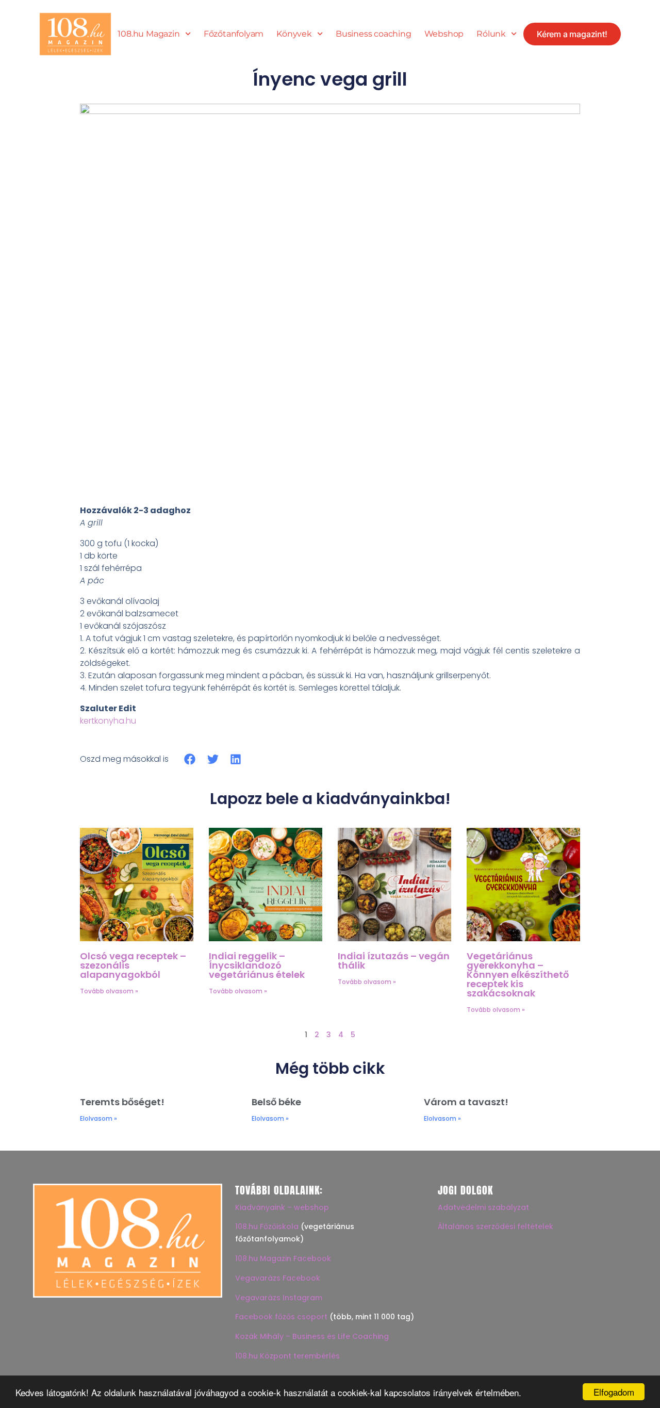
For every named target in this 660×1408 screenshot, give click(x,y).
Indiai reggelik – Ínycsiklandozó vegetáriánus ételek (257, 965)
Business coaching (373, 34)
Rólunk (491, 34)
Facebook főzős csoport (281, 1317)
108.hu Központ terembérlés (287, 1356)
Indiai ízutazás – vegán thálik (394, 960)
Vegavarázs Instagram (278, 1297)
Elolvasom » (98, 1118)
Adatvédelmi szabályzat (483, 1207)
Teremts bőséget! (122, 1101)
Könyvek (294, 34)
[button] (190, 759)
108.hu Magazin (148, 34)
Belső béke (276, 1101)
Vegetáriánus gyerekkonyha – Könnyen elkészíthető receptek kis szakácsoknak (518, 974)
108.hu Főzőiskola (267, 1226)
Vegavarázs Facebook (277, 1278)
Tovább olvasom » (109, 991)
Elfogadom (613, 1391)
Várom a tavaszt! (466, 1101)
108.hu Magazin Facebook (283, 1258)
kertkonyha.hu (108, 721)
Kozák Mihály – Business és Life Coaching (312, 1336)
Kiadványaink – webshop (282, 1207)
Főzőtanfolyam (233, 34)
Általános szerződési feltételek (495, 1226)
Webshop (444, 34)
